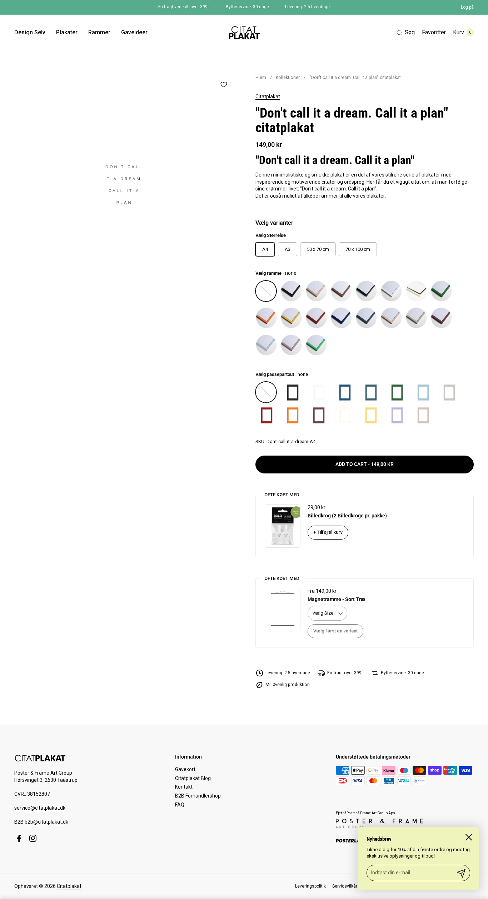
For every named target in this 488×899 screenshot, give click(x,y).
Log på (467, 7)
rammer (328, 196)
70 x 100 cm (357, 249)
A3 (287, 249)
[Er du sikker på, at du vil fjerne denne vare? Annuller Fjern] (123, 184)
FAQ (179, 805)
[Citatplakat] (243, 32)
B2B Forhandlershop (198, 796)
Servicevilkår (344, 886)
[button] (406, 32)
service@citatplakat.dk (39, 808)
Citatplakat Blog (193, 778)
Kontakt (184, 787)
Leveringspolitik (310, 886)
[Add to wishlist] (223, 84)
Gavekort (185, 769)
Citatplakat (267, 96)
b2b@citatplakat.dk (46, 822)
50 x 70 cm (318, 249)
